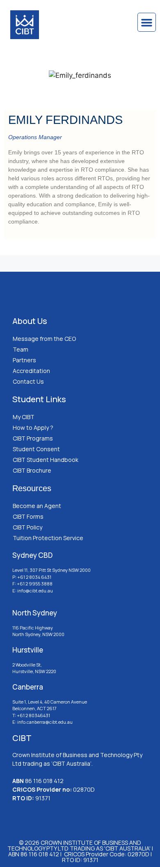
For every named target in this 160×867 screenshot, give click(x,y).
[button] (146, 22)
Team (20, 349)
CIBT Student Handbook (45, 460)
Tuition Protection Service (48, 538)
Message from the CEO (44, 339)
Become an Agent (37, 506)
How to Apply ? (33, 427)
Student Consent (36, 449)
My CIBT (23, 417)
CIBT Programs (33, 438)
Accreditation (31, 371)
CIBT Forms (28, 516)
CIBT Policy (27, 527)
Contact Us (28, 381)
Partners (24, 360)
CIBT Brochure (32, 470)
